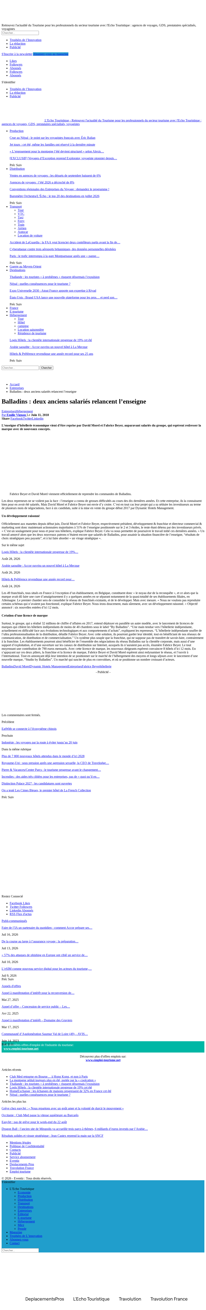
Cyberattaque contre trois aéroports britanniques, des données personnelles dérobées (63, 249)
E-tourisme (17, 311)
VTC (21, 213)
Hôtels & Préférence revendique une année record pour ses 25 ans (51, 353)
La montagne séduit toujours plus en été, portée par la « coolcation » (53, 1080)
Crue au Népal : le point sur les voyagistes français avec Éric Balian (52, 137)
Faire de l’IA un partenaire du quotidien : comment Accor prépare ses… (47, 927)
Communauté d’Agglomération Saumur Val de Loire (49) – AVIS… (45, 1034)
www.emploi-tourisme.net (21, 1048)
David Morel (21, 666)
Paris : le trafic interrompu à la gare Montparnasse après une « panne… (54, 256)
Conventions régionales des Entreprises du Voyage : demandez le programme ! (59, 189)
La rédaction (18, 43)
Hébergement (18, 315)
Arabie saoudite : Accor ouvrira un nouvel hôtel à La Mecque (49, 347)
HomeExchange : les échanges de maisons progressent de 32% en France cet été (60, 1091)
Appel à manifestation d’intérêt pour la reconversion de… (38, 993)
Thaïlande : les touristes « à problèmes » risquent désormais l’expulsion (55, 277)
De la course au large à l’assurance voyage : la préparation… (40, 941)
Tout (21, 210)
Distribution (17, 168)
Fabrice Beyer (91, 666)
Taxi (20, 217)
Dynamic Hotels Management (49, 666)
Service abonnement (22, 1157)
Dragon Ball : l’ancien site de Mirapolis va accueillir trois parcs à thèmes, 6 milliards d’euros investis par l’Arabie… (75, 1129)
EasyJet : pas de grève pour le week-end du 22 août (34, 1122)
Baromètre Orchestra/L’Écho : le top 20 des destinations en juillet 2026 (54, 196)
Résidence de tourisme (32, 333)
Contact (15, 1243)
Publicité (15, 47)
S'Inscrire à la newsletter (17, 54)
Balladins (7, 666)
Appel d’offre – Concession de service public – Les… (36, 1006)
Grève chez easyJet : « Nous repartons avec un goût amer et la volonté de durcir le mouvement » (63, 1108)
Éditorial (23, 1214)
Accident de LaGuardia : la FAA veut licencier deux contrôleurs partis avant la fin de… (65, 242)
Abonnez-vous (19, 1239)
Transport (16, 206)
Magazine (16, 1232)
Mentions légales (20, 1142)
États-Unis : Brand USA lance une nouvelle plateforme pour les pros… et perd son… (63, 297)
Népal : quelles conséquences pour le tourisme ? (40, 283)
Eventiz (14, 1160)
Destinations (17, 270)
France (14, 308)
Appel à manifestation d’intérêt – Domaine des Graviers (37, 1020)
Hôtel (21, 322)
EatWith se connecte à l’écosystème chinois (29, 728)
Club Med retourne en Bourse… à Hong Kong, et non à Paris (49, 1076)
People (22, 1228)
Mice (21, 1225)
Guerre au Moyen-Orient (25, 266)
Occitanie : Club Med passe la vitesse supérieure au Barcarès (40, 1115)
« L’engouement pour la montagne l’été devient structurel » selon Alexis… (57, 151)
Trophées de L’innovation (26, 1236)
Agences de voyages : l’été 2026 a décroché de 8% (42, 182)
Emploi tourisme (20, 1171)
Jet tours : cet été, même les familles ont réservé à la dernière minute (52, 144)
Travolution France (22, 1168)
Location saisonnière (31, 329)
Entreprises (9, 411)
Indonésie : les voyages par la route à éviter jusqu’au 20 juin (39, 742)
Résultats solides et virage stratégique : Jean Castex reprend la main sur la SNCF (52, 1135)
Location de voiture (30, 235)
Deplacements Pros (22, 1164)
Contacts (15, 1149)
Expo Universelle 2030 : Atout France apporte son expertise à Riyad (53, 290)
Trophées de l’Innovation (25, 40)
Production (17, 131)
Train (21, 224)
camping (23, 326)
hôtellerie (105, 666)
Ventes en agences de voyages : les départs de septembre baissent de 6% (55, 175)
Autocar (23, 232)
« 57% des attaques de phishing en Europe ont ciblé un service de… (45, 955)
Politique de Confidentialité (27, 1146)
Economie (24, 1192)
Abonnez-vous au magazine (50, 54)
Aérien (22, 228)
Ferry (21, 221)
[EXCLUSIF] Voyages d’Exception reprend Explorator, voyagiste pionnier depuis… (63, 158)
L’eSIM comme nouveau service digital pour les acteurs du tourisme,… (47, 968)
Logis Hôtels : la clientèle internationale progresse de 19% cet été (51, 340)
